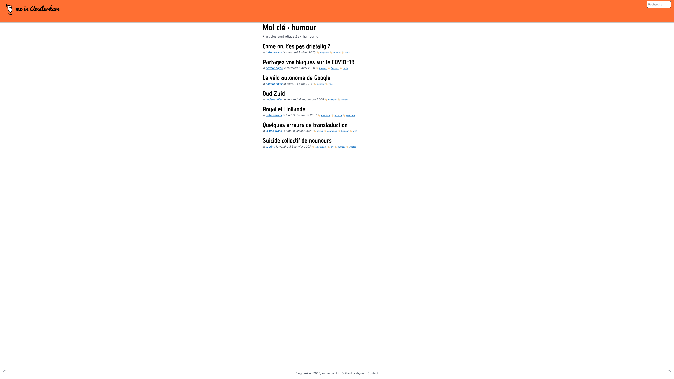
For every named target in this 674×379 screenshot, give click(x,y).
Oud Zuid (274, 94)
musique (332, 99)
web (355, 131)
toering (270, 146)
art (332, 146)
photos (352, 146)
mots (347, 52)
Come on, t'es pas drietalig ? (296, 47)
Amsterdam (320, 146)
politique (350, 115)
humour (336, 52)
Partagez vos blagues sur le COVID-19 (309, 63)
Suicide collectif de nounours (297, 141)
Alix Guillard (344, 373)
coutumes (332, 131)
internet (335, 68)
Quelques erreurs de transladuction (305, 125)
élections (325, 115)
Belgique (324, 52)
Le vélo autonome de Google (296, 78)
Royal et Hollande (284, 110)
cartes (320, 131)
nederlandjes (274, 68)
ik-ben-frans (274, 52)
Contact (373, 373)
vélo (330, 84)
